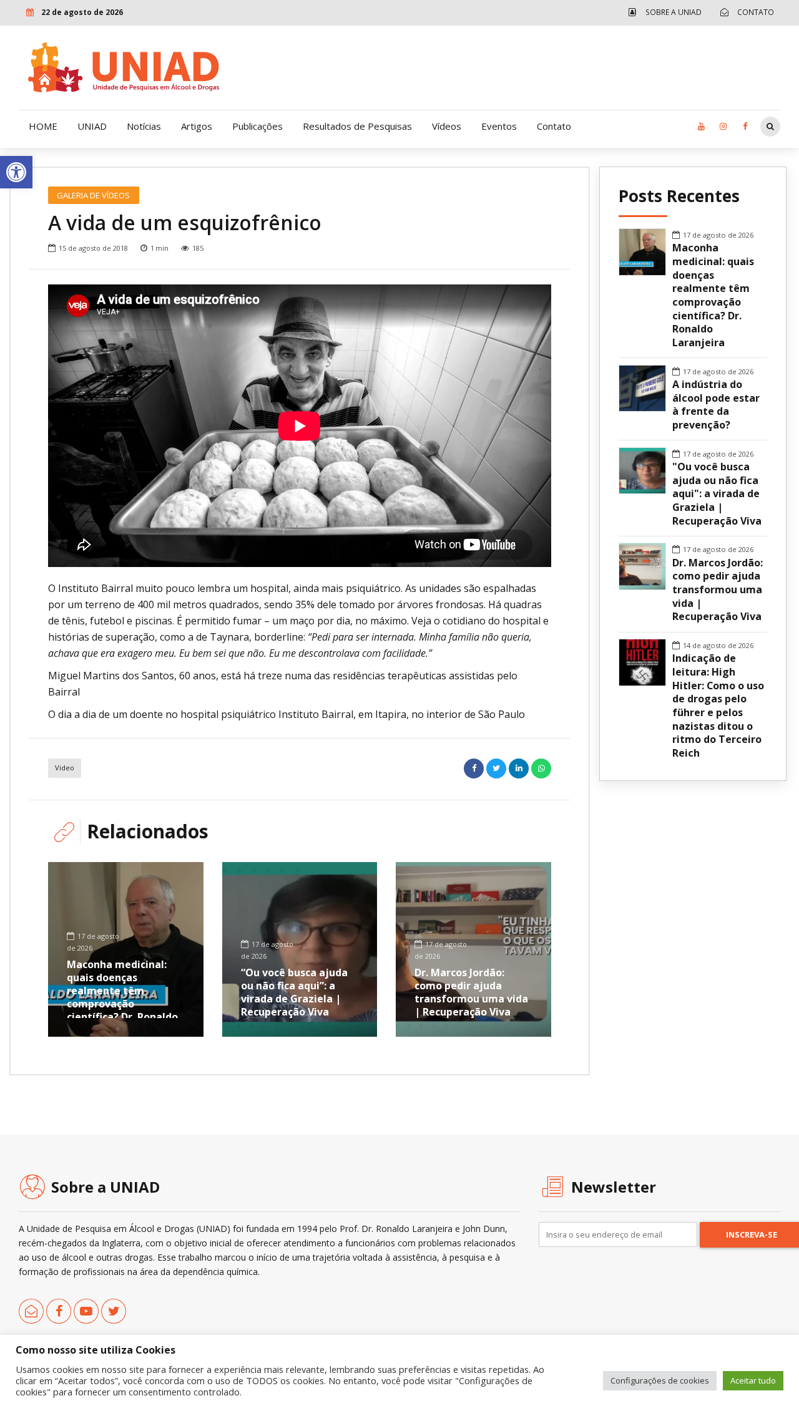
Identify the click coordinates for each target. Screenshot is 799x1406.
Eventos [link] (499, 126)
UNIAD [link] (92, 126)
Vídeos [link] (446, 126)
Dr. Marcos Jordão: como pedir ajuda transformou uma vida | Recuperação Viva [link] (471, 992)
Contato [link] (554, 126)
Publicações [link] (257, 126)
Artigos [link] (196, 126)
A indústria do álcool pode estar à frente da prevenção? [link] (716, 405)
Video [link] (64, 767)
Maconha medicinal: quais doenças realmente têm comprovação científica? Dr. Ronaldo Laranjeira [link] (122, 997)
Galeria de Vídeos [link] (93, 195)
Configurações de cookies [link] (659, 1380)
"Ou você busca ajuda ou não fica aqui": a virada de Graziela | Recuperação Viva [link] (717, 494)
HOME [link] (43, 126)
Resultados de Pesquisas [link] (357, 126)
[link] (16, 172)
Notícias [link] (144, 126)
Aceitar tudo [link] (753, 1380)
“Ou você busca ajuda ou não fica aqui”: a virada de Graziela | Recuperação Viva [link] (294, 992)
